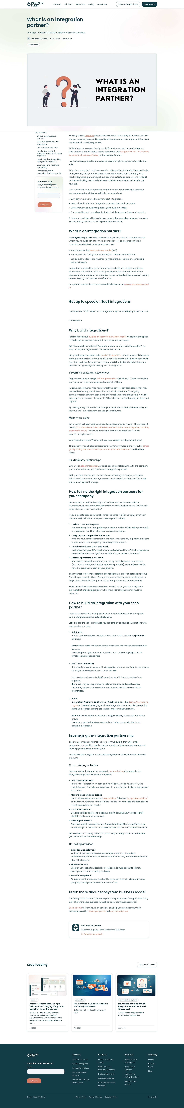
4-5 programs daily (106, 378)
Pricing (91, 4)
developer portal (97, 911)
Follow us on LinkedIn (93, 934)
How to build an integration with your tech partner (49, 160)
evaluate (89, 135)
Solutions (68, 4)
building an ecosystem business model (107, 336)
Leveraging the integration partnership (48, 166)
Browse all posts (147, 965)
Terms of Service (95, 1097)
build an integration (88, 465)
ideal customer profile (100, 250)
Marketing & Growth (106, 1078)
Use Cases (80, 4)
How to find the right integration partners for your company (49, 153)
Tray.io (132, 702)
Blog (150, 1071)
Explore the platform (128, 4)
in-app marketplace (137, 798)
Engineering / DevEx (106, 1074)
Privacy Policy (81, 1097)
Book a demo (149, 4)
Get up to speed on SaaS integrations (48, 143)
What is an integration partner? (46, 137)
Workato (140, 702)
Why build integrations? (47, 147)
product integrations (111, 355)
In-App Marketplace (80, 1068)
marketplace (109, 798)
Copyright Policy (111, 1097)
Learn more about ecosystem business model (49, 172)
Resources (102, 4)
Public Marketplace (80, 1064)
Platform (57, 4)
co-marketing (116, 771)
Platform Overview (79, 1059)
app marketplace (119, 911)
